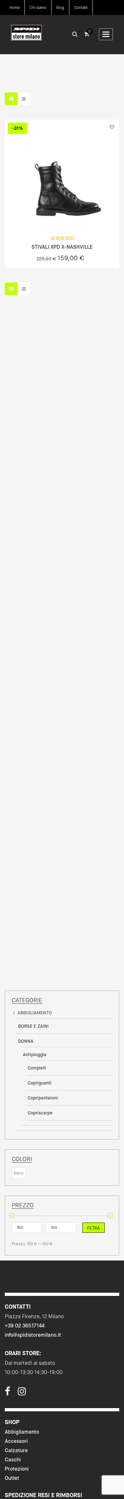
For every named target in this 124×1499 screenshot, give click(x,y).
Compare (79, 217)
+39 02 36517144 (25, 1326)
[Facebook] (7, 1393)
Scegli (62, 217)
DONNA (25, 1041)
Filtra (93, 1228)
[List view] (23, 98)
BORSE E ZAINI (33, 1026)
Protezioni (17, 1469)
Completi (37, 1067)
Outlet (12, 1478)
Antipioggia (34, 1054)
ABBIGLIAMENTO (34, 1012)
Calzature (16, 1450)
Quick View (45, 217)
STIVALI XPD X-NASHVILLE (62, 247)
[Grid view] (11, 98)
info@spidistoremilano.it (33, 1335)
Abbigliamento (22, 1432)
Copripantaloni (43, 1097)
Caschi (13, 1460)
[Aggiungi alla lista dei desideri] (111, 126)
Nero (19, 1173)
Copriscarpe (40, 1112)
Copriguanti (40, 1082)
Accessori (16, 1441)
